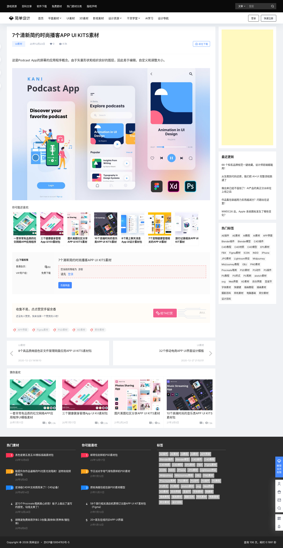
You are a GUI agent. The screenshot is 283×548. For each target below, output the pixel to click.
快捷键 (237, 287)
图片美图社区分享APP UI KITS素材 (137, 413)
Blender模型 (244, 241)
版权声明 (92, 6)
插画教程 (249, 287)
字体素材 (226, 287)
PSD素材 (245, 270)
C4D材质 (239, 247)
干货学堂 (132, 18)
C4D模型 (252, 247)
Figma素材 (234, 252)
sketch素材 (260, 275)
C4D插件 (259, 241)
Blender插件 (228, 241)
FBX (224, 252)
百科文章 (27, 6)
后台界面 (257, 281)
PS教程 (225, 275)
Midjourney (259, 258)
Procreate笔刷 (229, 270)
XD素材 (245, 281)
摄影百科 (226, 293)
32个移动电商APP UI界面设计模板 (181, 351)
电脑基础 (251, 293)
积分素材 (263, 293)
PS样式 (236, 275)
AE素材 (236, 235)
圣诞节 (268, 281)
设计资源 (113, 18)
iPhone (265, 252)
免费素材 (57, 6)
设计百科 (226, 298)
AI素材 (256, 235)
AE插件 (225, 235)
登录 (253, 18)
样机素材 (238, 293)
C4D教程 (226, 247)
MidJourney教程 (230, 264)
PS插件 (267, 270)
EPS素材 (264, 247)
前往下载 (203, 44)
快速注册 (268, 18)
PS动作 (256, 270)
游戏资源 (12, 6)
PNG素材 (255, 264)
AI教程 (246, 235)
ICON (247, 252)
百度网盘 (65, 285)
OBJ (244, 264)
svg (223, 281)
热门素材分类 (74, 6)
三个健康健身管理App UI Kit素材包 (85, 413)
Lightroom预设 (242, 258)
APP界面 (267, 235)
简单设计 (33, 542)
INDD (256, 252)
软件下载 (42, 6)
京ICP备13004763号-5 (56, 542)
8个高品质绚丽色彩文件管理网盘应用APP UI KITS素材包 (55, 351)
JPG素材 (226, 258)
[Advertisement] (247, 87)
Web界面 (233, 281)
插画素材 (261, 287)
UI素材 (18, 43)
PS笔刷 (247, 275)
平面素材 (53, 18)
